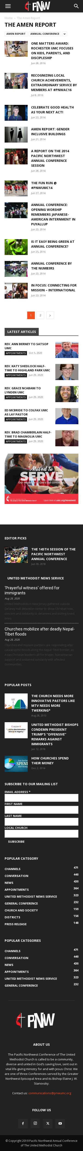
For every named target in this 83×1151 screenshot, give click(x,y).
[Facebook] (22, 1123)
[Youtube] (60, 1123)
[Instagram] (35, 1123)
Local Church (16, 828)
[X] (47, 1123)
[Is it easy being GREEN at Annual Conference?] (16, 247)
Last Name (13, 816)
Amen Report (16, 33)
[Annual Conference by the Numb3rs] (16, 269)
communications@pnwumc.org (49, 1093)
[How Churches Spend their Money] (16, 764)
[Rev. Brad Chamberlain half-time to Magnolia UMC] (66, 438)
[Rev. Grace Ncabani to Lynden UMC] (66, 394)
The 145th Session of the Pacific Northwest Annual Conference (53, 554)
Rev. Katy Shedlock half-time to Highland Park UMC (27, 368)
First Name (13, 804)
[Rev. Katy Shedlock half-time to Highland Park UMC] (66, 372)
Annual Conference (44, 33)
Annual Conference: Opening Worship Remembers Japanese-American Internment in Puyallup (53, 214)
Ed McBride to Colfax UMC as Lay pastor (26, 412)
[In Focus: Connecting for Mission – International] (16, 291)
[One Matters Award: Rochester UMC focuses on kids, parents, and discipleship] (16, 49)
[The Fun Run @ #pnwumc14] (16, 188)
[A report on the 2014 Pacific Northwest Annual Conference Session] (16, 156)
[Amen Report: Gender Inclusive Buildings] (16, 135)
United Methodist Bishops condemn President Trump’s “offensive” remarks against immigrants (54, 734)
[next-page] (50, 315)
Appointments (16, 353)
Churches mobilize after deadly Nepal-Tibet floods (40, 631)
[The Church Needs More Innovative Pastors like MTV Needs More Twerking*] (16, 701)
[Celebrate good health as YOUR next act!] (16, 113)
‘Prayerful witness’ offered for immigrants (32, 590)
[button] (7, 6)
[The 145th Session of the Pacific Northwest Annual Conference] (16, 555)
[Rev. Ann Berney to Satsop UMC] (66, 350)
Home (9, 18)
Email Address (17, 792)
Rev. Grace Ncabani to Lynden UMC (23, 390)
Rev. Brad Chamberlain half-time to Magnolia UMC (28, 434)
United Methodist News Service (35, 578)
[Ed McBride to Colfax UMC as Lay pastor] (66, 416)
